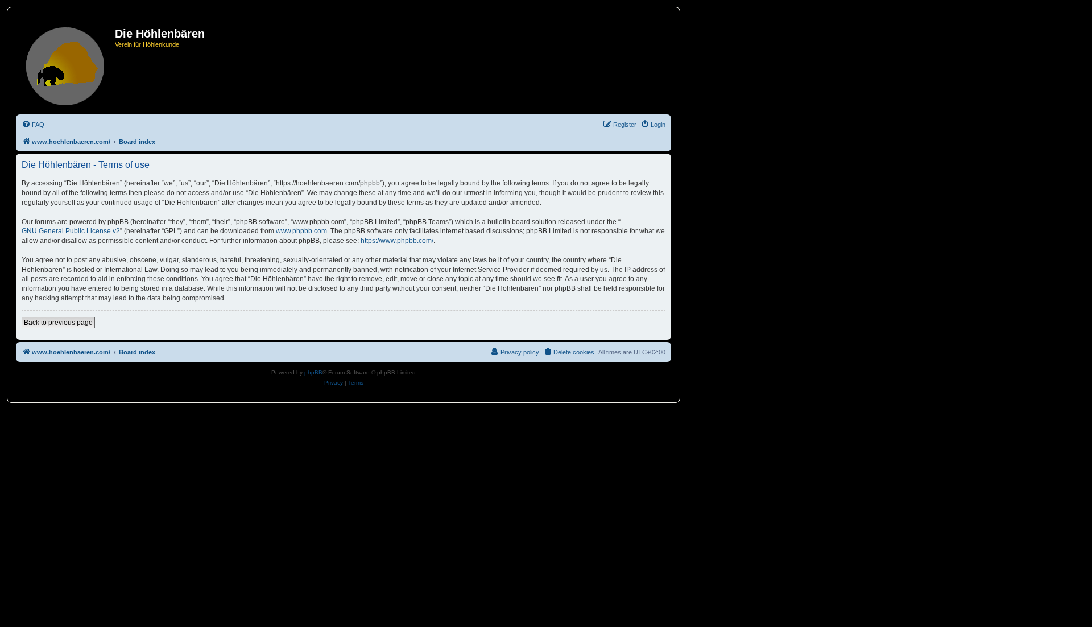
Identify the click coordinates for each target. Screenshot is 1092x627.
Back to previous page (58, 323)
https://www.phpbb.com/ (397, 241)
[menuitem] (33, 124)
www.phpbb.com (301, 231)
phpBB (313, 372)
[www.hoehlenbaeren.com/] (67, 64)
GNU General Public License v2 (71, 231)
